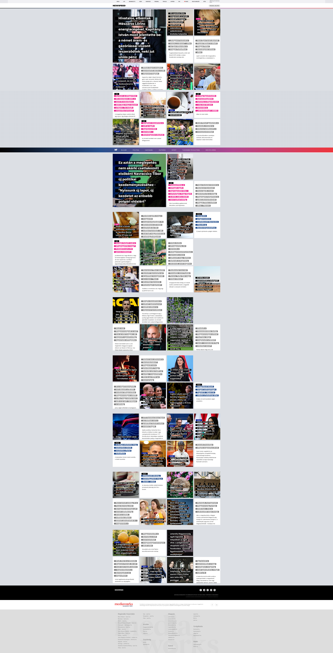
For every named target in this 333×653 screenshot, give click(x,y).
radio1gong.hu (197, 644)
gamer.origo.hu (172, 623)
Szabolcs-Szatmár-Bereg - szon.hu (127, 645)
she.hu (195, 620)
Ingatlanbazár (195, 1)
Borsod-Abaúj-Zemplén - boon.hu (127, 623)
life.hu (195, 618)
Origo (118, 1)
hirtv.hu (145, 631)
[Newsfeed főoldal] (119, 590)
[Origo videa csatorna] (211, 590)
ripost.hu (195, 614)
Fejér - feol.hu (122, 629)
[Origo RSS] (215, 590)
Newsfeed (148, 1)
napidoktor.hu (172, 627)
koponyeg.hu (196, 631)
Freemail (156, 1)
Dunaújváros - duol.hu (124, 627)
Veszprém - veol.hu (148, 616)
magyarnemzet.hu (148, 627)
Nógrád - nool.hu (122, 641)
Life (124, 1)
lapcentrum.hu (197, 635)
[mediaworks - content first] (124, 605)
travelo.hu (171, 631)
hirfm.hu (195, 646)
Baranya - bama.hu (123, 619)
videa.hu (195, 633)
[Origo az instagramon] (208, 590)
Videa (140, 1)
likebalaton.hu (172, 625)
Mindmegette (132, 1)
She (179, 1)
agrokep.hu (146, 644)
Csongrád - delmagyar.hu (125, 625)
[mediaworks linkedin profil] (216, 605)
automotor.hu (172, 619)
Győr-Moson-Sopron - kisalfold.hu (127, 631)
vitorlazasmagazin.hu (174, 635)
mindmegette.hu (172, 629)
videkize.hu (171, 637)
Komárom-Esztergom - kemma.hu (127, 639)
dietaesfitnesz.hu (173, 633)
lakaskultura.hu (172, 621)
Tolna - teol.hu (122, 647)
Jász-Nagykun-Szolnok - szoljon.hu (127, 637)
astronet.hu (171, 616)
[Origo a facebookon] (201, 590)
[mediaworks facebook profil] (212, 605)
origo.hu (145, 633)
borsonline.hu (172, 648)
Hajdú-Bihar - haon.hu (124, 633)
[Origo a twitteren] (204, 590)
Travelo (165, 1)
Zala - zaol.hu (147, 618)
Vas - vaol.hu (146, 614)
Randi (186, 1)
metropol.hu (196, 616)
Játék (204, 1)
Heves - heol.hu (122, 635)
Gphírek (172, 1)
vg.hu (144, 642)
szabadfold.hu (147, 629)
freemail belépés (214, 6)
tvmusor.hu (171, 639)
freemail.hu (196, 629)
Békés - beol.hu (122, 621)
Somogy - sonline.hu (123, 643)
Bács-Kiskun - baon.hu (124, 616)
